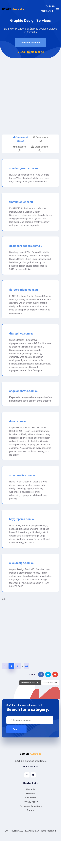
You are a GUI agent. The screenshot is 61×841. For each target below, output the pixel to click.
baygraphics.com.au (22, 519)
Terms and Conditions (31, 806)
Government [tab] (41, 139)
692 (26, 666)
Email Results (49, 682)
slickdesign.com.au (21, 563)
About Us (30, 789)
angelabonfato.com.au (23, 391)
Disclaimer (30, 797)
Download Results (29, 682)
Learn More (29, 766)
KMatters (30, 793)
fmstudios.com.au (21, 202)
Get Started (47, 11)
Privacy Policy (31, 802)
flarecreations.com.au (23, 289)
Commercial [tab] (21, 139)
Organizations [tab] (41, 148)
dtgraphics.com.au (21, 333)
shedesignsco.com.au (23, 168)
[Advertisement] (30, 90)
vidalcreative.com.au (22, 475)
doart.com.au (18, 421)
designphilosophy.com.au (25, 246)
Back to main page (31, 52)
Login (52, 6)
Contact (30, 810)
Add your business (30, 42)
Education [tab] (21, 148)
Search (16, 729)
